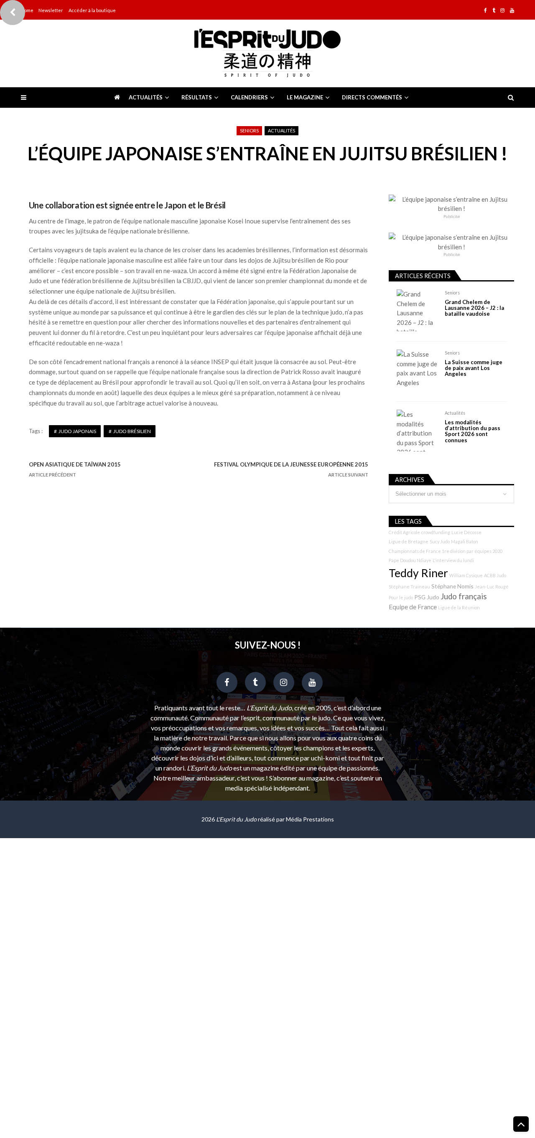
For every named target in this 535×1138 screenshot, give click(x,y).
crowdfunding (435, 532)
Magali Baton (464, 541)
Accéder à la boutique (92, 10)
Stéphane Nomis (452, 586)
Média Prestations (310, 819)
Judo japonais (77, 431)
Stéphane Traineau (409, 586)
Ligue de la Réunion (459, 607)
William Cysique (466, 575)
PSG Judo (426, 597)
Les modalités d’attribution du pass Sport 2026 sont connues (472, 431)
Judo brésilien (132, 431)
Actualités (146, 97)
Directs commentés (372, 97)
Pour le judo (401, 597)
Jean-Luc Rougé (492, 586)
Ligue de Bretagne (408, 541)
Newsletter (50, 10)
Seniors (249, 130)
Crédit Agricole (404, 532)
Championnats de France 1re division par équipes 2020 (445, 551)
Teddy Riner (418, 573)
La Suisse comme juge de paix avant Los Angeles (473, 368)
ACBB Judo (495, 575)
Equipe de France (413, 607)
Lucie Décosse (466, 532)
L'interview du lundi (453, 560)
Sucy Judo (440, 541)
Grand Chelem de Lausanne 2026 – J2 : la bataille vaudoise (474, 308)
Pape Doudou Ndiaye (410, 560)
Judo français (464, 596)
